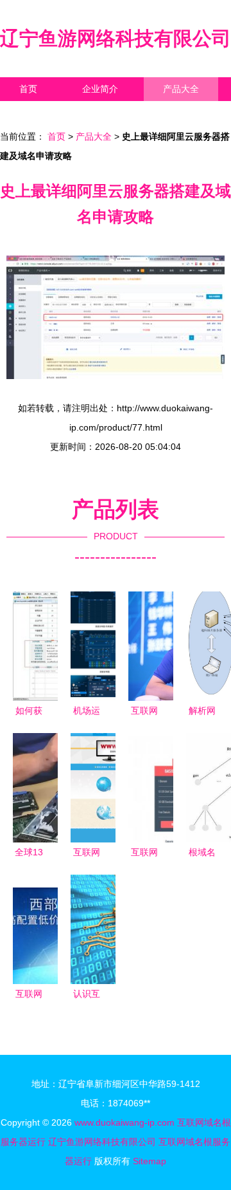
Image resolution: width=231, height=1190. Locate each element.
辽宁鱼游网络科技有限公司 (115, 38)
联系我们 (37, 112)
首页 (28, 89)
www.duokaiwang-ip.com (124, 1122)
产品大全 (181, 89)
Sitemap (149, 1161)
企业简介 (100, 89)
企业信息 (118, 112)
